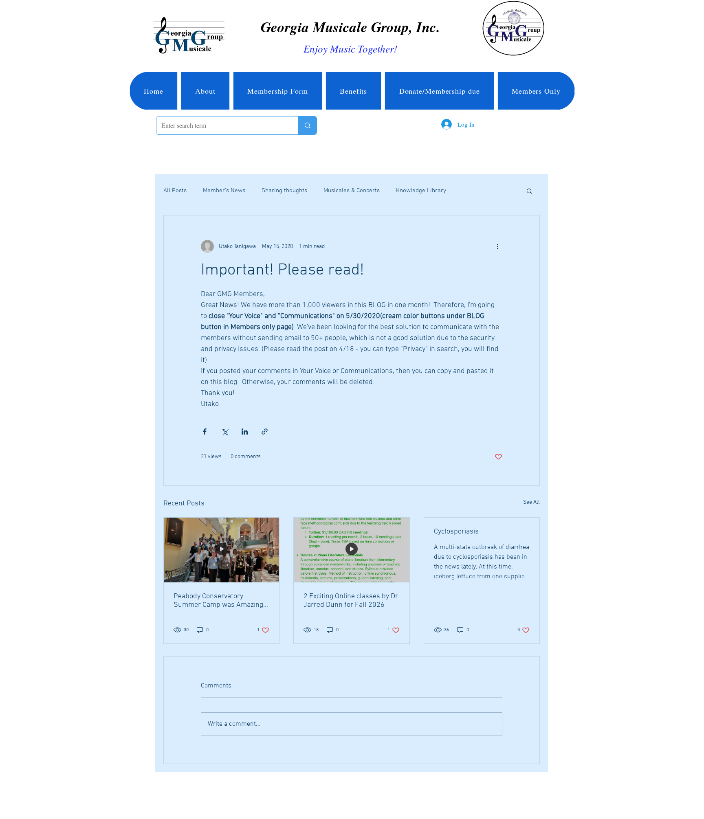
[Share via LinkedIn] (245, 431)
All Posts (175, 190)
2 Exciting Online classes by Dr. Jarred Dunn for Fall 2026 (351, 600)
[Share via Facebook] (205, 431)
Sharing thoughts (284, 190)
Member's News (224, 190)
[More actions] (497, 246)
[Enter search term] (307, 125)
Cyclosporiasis (456, 531)
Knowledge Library (421, 190)
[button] (529, 190)
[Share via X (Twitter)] (225, 431)
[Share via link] (264, 431)
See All (531, 502)
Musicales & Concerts (351, 190)
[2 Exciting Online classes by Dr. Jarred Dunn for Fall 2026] (351, 550)
